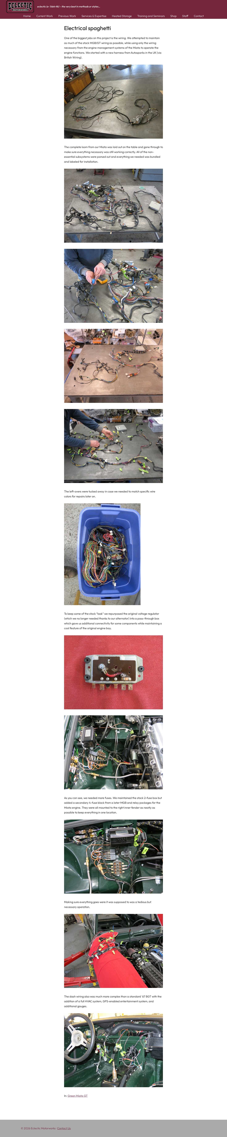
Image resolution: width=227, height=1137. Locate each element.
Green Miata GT (78, 1096)
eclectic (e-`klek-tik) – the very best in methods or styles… (68, 6)
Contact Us (64, 1128)
